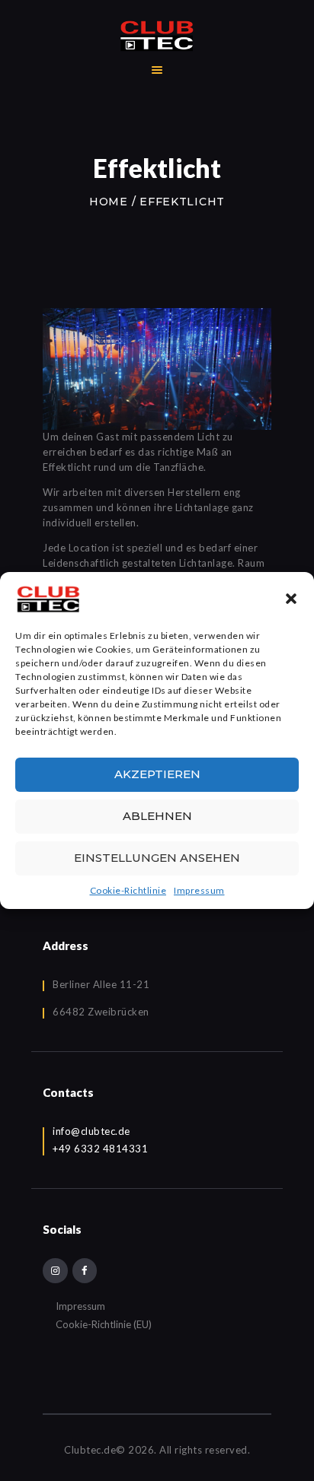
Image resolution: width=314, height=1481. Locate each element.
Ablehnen (157, 816)
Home (108, 201)
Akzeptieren (157, 774)
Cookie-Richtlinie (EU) (104, 1324)
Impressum (199, 890)
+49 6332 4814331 (100, 1149)
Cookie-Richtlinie (128, 890)
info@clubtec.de (91, 1131)
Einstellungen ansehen (157, 857)
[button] (291, 598)
